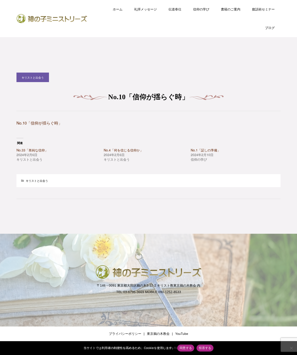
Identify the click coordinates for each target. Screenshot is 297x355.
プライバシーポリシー (125, 334)
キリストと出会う (33, 77)
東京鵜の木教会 (158, 334)
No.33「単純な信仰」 (32, 150)
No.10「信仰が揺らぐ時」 (39, 123)
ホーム (118, 9)
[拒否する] (291, 348)
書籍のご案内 (230, 9)
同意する (186, 348)
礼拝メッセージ (145, 9)
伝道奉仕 (174, 9)
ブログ (270, 28)
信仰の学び (201, 9)
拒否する (205, 348)
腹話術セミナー (263, 9)
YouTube (181, 334)
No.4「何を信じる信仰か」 (123, 150)
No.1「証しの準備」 (205, 150)
